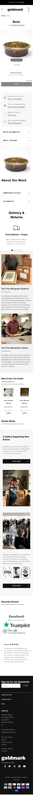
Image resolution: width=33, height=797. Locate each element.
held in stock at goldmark (16, 107)
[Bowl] (13, 64)
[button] (4, 9)
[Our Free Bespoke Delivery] (16, 269)
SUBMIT (26, 685)
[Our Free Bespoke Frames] (16, 329)
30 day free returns (14, 123)
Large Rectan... (8, 407)
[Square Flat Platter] (24, 391)
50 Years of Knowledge (16, 2)
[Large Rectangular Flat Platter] (8, 391)
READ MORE (17, 461)
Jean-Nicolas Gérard (17, 25)
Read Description (16, 72)
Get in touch (12, 115)
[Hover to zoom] (16, 46)
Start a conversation (15, 99)
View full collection (7, 381)
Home (3, 16)
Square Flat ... (24, 407)
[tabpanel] (16, 236)
